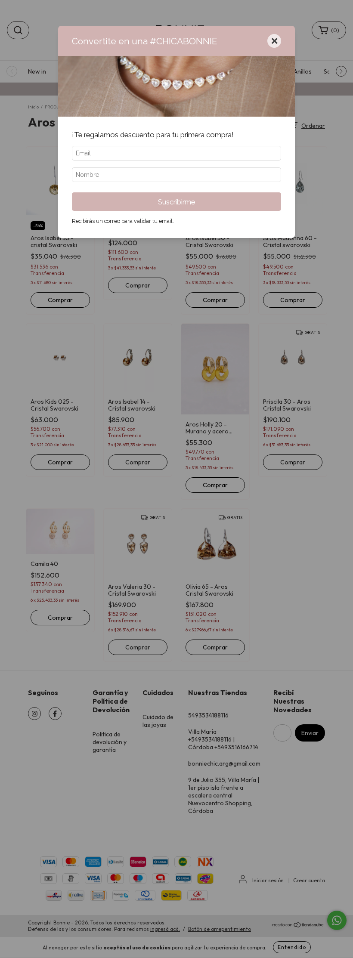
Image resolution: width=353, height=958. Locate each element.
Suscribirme (176, 202)
